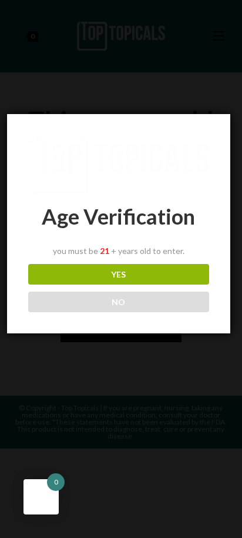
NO (118, 302)
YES (118, 274)
